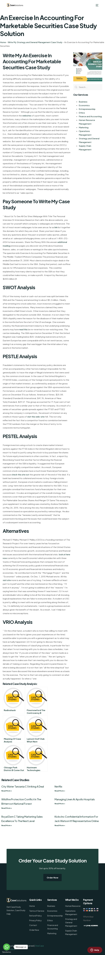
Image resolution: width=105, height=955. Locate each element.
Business (83, 101)
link (56, 227)
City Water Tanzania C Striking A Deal (22, 786)
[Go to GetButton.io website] (6, 952)
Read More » (6, 791)
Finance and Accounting (90, 116)
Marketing (83, 127)
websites (26, 115)
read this (23, 329)
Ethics (82, 112)
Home (3, 42)
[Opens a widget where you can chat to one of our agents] (94, 950)
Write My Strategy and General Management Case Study (35, 42)
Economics (84, 105)
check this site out (20, 474)
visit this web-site (36, 416)
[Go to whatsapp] (6, 947)
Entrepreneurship (87, 109)
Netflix (58, 786)
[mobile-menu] (96, 5)
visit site (7, 580)
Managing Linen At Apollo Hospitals (75, 799)
